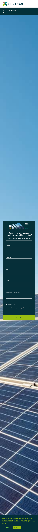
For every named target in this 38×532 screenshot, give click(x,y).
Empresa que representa (13, 293)
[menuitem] (32, 4)
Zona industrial (10, 304)
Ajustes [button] (7, 527)
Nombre (8, 245)
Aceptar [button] (16, 527)
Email (7, 269)
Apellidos (8, 257)
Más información (10, 10)
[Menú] (32, 4)
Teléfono (8, 281)
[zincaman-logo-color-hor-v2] (16, 4)
